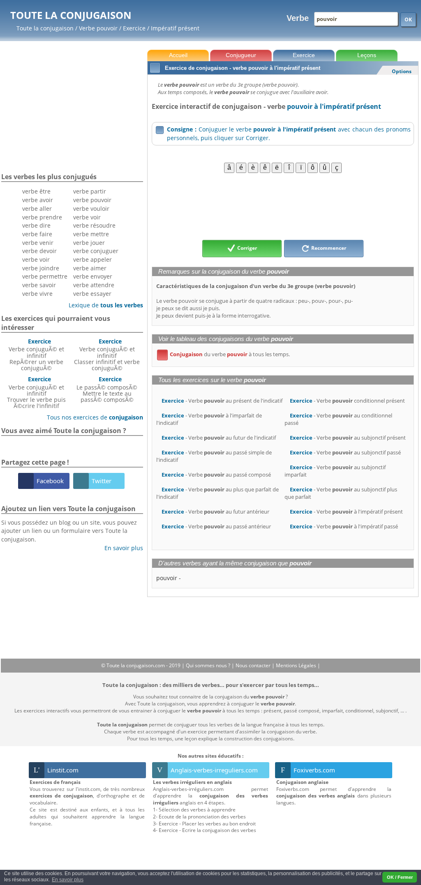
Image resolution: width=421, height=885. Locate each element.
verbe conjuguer (95, 251)
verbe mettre (91, 234)
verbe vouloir (91, 208)
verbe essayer (92, 293)
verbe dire (36, 225)
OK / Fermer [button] (400, 877)
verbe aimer (89, 268)
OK (408, 19)
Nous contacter (254, 665)
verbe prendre (42, 217)
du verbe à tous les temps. (225, 354)
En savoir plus (120, 548)
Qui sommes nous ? (208, 665)
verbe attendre (93, 285)
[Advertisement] (283, 205)
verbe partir (89, 191)
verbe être (36, 191)
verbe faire (37, 234)
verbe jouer (89, 243)
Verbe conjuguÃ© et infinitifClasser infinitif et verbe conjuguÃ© (107, 354)
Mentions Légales (296, 665)
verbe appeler (92, 259)
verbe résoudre (94, 225)
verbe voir (36, 259)
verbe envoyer (92, 276)
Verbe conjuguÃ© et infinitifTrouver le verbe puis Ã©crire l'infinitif (36, 392)
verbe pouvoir (92, 200)
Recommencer (328, 247)
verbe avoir (37, 200)
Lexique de (102, 305)
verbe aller (37, 208)
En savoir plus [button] (67, 880)
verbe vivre (37, 293)
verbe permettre (44, 276)
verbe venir (37, 243)
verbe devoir (39, 251)
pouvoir (166, 578)
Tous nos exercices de (92, 417)
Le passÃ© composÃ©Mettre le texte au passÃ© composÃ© (106, 389)
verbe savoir (39, 285)
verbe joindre (40, 268)
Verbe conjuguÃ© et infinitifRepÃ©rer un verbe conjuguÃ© (36, 354)
